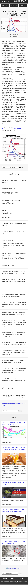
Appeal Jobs (21, 581)
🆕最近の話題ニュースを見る (14, 568)
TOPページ (4, 5)
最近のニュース (14, 5)
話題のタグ (23, 5)
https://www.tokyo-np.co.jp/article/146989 (11, 128)
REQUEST (5, 578)
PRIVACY (13, 578)
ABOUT (21, 578)
